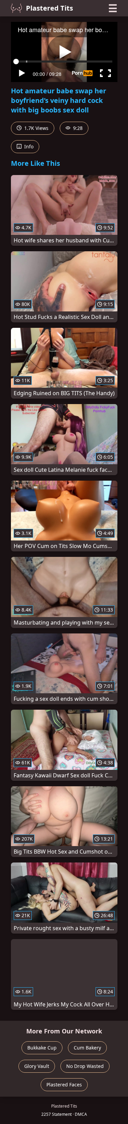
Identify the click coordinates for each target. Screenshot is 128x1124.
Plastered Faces (64, 1084)
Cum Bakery (87, 1047)
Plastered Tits (49, 8)
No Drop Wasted (85, 1066)
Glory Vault (36, 1066)
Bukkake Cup (42, 1047)
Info (28, 146)
